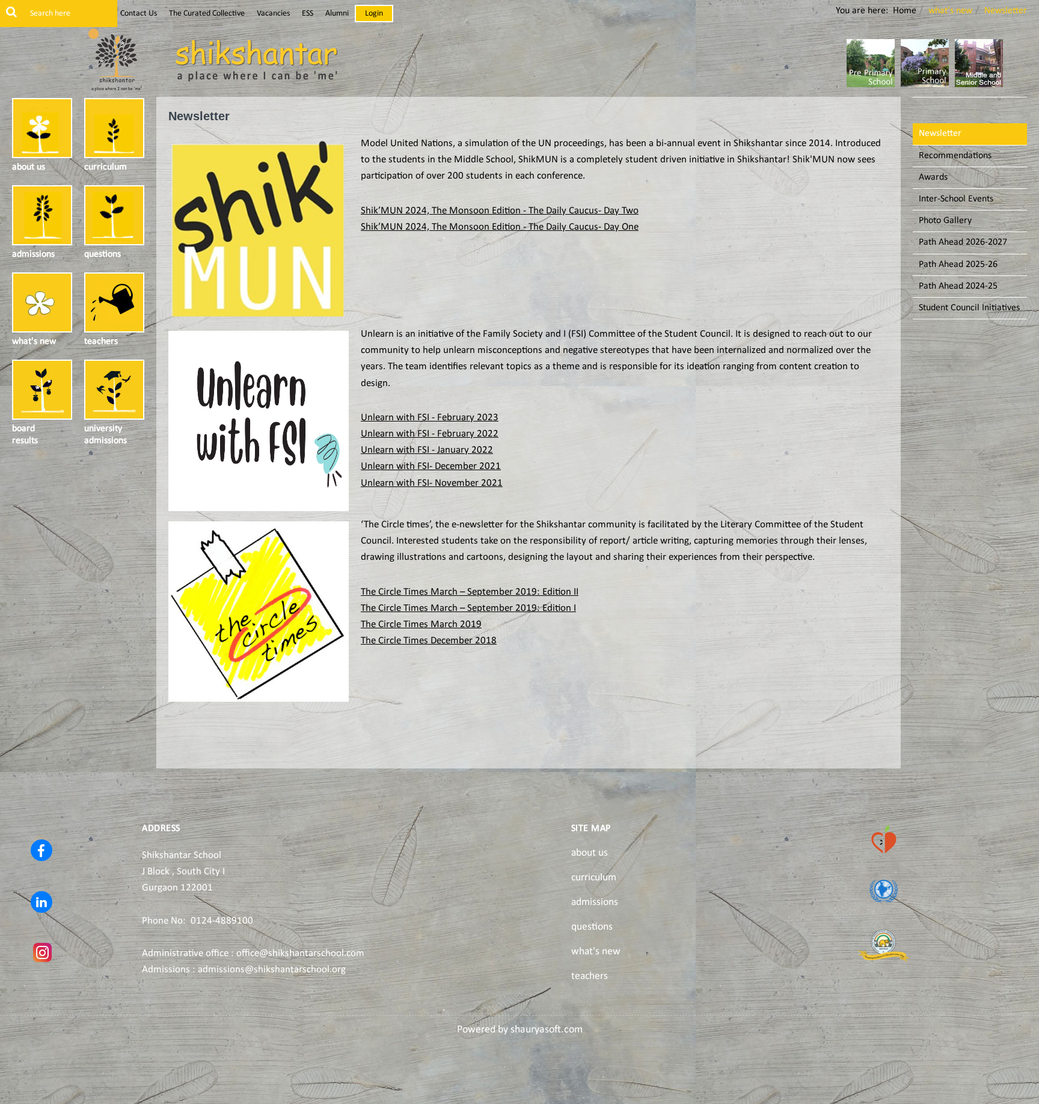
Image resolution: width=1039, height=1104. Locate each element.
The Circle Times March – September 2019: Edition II (469, 592)
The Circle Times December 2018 (429, 641)
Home (904, 11)
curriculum (593, 877)
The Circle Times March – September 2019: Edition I (468, 608)
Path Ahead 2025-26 (958, 264)
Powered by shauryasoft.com (520, 1030)
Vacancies (273, 13)
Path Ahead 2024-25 (958, 286)
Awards (933, 177)
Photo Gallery (945, 220)
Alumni (337, 13)
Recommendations (955, 156)
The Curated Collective (207, 13)
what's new (596, 951)
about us (589, 853)
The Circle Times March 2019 (421, 624)
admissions (594, 902)
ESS (307, 13)
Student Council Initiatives (969, 308)
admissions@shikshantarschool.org (272, 969)
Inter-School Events (956, 199)
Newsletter (940, 133)
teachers (589, 976)
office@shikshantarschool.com (300, 953)
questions (592, 927)
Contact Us (138, 13)
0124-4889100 (222, 921)
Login (374, 13)
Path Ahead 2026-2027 (963, 242)
